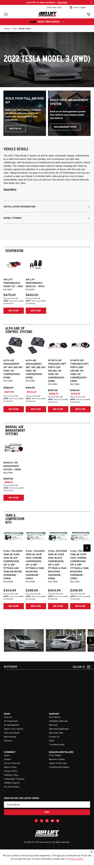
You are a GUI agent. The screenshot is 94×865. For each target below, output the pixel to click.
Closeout (8, 740)
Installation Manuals (58, 721)
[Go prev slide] (7, 548)
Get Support (54, 717)
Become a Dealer (57, 759)
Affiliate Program (12, 783)
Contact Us (54, 736)
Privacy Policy (10, 771)
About (7, 755)
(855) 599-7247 (54, 7)
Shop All (8, 717)
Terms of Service (12, 763)
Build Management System (65, 127)
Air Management (11, 725)
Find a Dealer (55, 755)
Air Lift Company (11, 786)
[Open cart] (88, 14)
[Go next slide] (87, 548)
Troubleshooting (56, 744)
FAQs (51, 740)
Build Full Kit (15, 128)
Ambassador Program (14, 779)
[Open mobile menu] (6, 14)
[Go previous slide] (90, 640)
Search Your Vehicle (13, 729)
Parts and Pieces (11, 733)
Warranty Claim (56, 733)
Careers (7, 759)
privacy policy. (76, 859)
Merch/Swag (10, 736)
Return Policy (10, 767)
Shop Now (62, 2)
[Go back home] (47, 14)
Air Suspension (11, 721)
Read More (10, 189)
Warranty (53, 725)
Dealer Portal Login (58, 763)
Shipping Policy (11, 775)
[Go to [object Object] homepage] (47, 833)
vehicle (7, 29)
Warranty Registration (59, 729)
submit (47, 812)
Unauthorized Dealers (59, 767)
